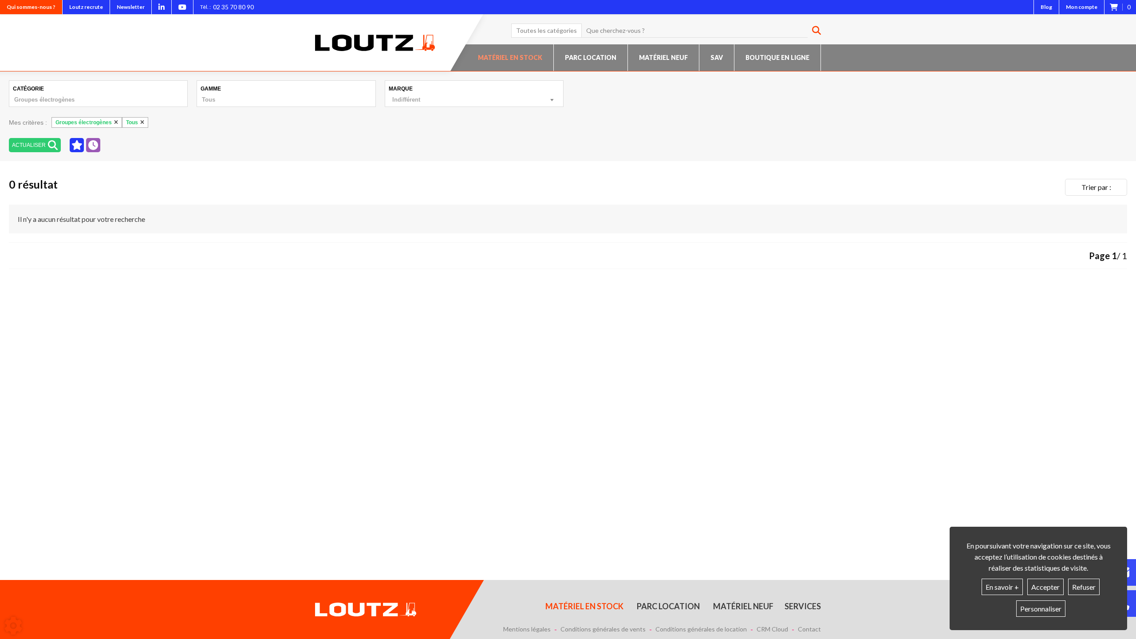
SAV (716, 57)
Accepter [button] (1045, 587)
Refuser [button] (1084, 587)
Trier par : (1096, 187)
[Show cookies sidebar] (13, 626)
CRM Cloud (772, 629)
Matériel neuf (663, 57)
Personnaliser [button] (1040, 608)
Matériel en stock (510, 57)
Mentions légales (527, 629)
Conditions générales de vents (603, 629)
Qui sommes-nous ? (31, 7)
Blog (1046, 7)
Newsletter (131, 7)
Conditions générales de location (701, 629)
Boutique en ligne (777, 57)
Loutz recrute (86, 7)
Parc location (590, 57)
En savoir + (1002, 587)
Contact (809, 629)
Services (803, 606)
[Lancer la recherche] (813, 31)
